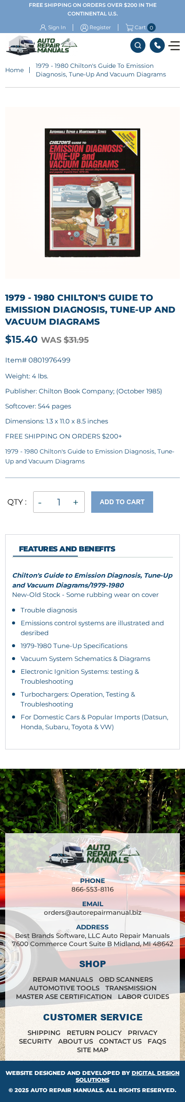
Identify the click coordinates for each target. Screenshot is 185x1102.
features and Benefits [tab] (67, 549)
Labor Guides (143, 996)
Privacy (142, 1033)
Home (14, 70)
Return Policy (94, 1033)
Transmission (131, 988)
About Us (75, 1041)
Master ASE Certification (64, 996)
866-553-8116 (157, 45)
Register (100, 27)
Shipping (44, 1033)
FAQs (157, 1041)
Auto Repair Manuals (66, 1090)
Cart (140, 27)
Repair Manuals (63, 979)
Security (35, 1041)
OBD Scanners (126, 979)
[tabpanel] (92, 651)
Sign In (57, 27)
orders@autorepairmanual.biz (93, 912)
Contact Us (120, 1041)
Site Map (92, 1050)
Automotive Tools (64, 988)
